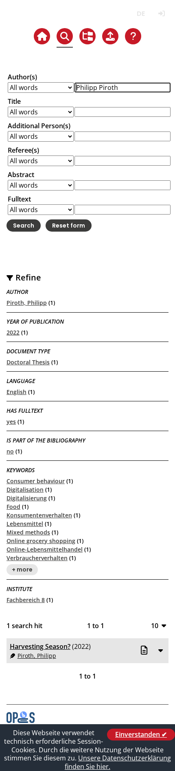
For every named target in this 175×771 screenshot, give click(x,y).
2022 (13, 332)
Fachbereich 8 (26, 600)
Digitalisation (25, 489)
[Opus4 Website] (21, 720)
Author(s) (22, 76)
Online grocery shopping (41, 541)
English (16, 392)
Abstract (21, 174)
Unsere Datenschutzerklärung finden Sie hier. (118, 762)
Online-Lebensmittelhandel (45, 549)
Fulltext (19, 199)
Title (14, 101)
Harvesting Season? (40, 646)
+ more (22, 570)
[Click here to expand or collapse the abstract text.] (160, 650)
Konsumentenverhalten (39, 515)
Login (161, 14)
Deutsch (140, 14)
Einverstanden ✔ (141, 734)
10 (154, 625)
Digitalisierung (27, 498)
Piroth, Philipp (27, 303)
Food (13, 506)
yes (11, 421)
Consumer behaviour (36, 481)
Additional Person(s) (39, 125)
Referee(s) (23, 150)
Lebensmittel (25, 524)
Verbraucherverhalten (37, 558)
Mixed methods (28, 532)
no (10, 451)
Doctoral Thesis (28, 362)
